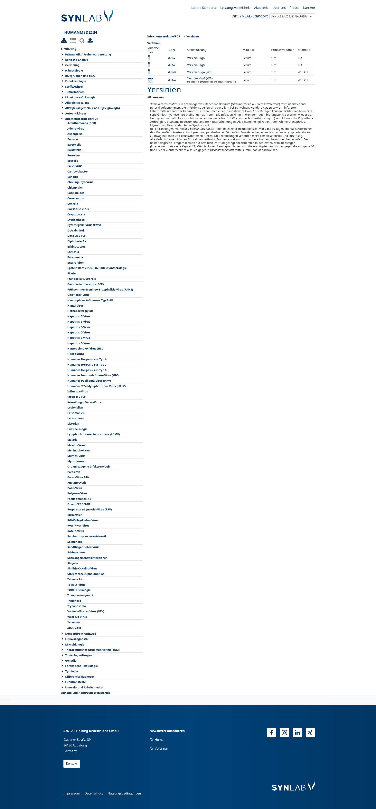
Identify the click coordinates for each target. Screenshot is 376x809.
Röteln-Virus (75, 531)
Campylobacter (77, 171)
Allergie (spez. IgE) (77, 102)
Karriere (309, 7)
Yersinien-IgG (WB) (200, 78)
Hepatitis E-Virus (78, 338)
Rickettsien (74, 515)
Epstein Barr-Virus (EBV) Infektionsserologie (97, 268)
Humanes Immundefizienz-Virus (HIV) (93, 375)
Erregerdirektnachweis (80, 634)
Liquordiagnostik (77, 639)
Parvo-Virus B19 (78, 477)
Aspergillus (74, 134)
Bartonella (74, 144)
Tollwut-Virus (76, 585)
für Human (157, 739)
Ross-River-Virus (78, 525)
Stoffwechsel (74, 86)
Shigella (72, 563)
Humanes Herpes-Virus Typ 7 (87, 364)
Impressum (71, 793)
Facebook (271, 732)
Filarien (72, 273)
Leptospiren (75, 418)
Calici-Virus (74, 166)
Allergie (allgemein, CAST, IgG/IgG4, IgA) (92, 108)
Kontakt (71, 763)
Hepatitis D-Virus (78, 332)
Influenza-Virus (77, 391)
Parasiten (73, 472)
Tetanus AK (74, 579)
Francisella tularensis (81, 279)
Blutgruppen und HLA (80, 76)
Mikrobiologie (74, 644)
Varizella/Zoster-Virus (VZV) (85, 611)
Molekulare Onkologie (80, 97)
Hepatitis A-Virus (78, 316)
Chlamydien (75, 187)
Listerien (73, 423)
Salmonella (74, 542)
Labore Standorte (204, 7)
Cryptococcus (76, 214)
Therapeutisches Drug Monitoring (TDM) (92, 650)
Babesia (72, 139)
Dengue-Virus (76, 236)
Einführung (68, 49)
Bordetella (74, 150)
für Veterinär (159, 748)
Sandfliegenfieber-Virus (83, 547)
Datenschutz (94, 793)
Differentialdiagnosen (80, 676)
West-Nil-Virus (77, 617)
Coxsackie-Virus (78, 209)
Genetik (70, 660)
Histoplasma (75, 354)
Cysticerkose (76, 220)
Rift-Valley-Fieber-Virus (82, 520)
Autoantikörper (75, 113)
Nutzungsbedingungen (124, 793)
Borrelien (73, 155)
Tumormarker (74, 92)
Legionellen (75, 407)
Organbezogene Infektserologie (88, 466)
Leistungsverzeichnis (235, 7)
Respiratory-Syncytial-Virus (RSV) (89, 509)
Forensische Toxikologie (81, 666)
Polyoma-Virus (77, 493)
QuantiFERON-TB (78, 504)
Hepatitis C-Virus (78, 327)
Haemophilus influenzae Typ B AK (90, 300)
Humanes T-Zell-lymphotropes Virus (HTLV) (96, 386)
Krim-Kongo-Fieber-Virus (84, 402)
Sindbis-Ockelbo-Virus (82, 568)
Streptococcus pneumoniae (85, 574)
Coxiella (72, 203)
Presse (294, 7)
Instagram (284, 732)
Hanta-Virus (75, 305)
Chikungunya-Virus (80, 182)
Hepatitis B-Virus (78, 321)
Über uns (279, 7)
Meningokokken (78, 450)
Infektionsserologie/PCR (81, 119)
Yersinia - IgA (196, 58)
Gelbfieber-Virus (78, 295)
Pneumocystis (76, 482)
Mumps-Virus (76, 456)
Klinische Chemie (76, 60)
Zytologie (71, 671)
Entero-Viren (75, 262)
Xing (310, 732)
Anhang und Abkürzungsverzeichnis (85, 693)
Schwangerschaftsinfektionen (87, 558)
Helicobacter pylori (80, 311)
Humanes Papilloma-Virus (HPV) (89, 380)
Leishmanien (76, 413)
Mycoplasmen (76, 461)
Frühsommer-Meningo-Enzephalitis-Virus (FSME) (100, 289)
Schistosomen (76, 552)
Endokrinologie (75, 81)
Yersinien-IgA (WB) (199, 72)
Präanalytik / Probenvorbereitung (88, 54)
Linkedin (297, 732)
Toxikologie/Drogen (78, 655)
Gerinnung (72, 65)
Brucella (72, 161)
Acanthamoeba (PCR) (81, 123)
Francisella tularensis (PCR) (85, 284)
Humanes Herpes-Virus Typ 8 (87, 370)
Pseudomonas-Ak (79, 499)
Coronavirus (75, 198)
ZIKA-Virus (74, 627)
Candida (72, 177)
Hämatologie (74, 70)
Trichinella (74, 601)
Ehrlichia (73, 252)
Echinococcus (76, 246)
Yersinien (73, 622)
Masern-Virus (76, 445)
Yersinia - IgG (196, 65)
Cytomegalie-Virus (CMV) (84, 225)
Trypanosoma (76, 606)
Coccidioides (75, 193)
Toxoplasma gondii (80, 595)
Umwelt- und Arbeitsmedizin (84, 687)
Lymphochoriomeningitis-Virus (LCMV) (93, 434)
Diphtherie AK (76, 241)
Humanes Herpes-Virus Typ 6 (87, 359)
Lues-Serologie (77, 429)
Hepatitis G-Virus (78, 343)
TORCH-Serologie (78, 590)
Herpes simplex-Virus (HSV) (85, 348)
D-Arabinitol (75, 230)
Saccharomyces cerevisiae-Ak (87, 536)
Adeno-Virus (75, 128)
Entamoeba (75, 257)
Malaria (72, 439)
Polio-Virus (74, 488)
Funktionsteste (75, 682)
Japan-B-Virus (76, 397)
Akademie (261, 7)
